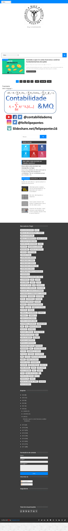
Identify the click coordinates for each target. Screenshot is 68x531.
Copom (38, 279)
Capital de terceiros (37, 249)
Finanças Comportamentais (29, 312)
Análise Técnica (41, 238)
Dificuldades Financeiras (28, 288)
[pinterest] (47, 520)
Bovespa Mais (25, 249)
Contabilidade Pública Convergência (31, 271)
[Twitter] (65, 1)
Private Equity (25, 362)
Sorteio (40, 370)
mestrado (36, 337)
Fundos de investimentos (28, 318)
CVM (34, 285)
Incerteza (24, 329)
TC (39, 373)
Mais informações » (31, 71)
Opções (23, 351)
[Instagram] (56, 1)
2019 (23, 425)
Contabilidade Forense (27, 260)
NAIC (31, 348)
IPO (37, 334)
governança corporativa (28, 323)
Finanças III (32, 315)
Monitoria (39, 345)
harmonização (42, 323)
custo (38, 282)
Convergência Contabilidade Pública (31, 277)
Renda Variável (25, 367)
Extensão (23, 310)
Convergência (25, 274)
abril (24, 416)
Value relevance (25, 384)
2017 (23, 430)
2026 (23, 395)
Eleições (37, 301)
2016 (23, 433)
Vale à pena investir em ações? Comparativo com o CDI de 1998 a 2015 (37, 203)
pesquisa (23, 354)
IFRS (26, 326)
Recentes (42, 178)
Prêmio (23, 359)
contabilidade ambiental (28, 257)
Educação (39, 299)
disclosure (41, 288)
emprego (23, 304)
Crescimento (24, 282)
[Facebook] (59, 1)
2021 (23, 406)
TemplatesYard (15, 520)
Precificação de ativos (38, 356)
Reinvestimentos (33, 365)
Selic (34, 370)
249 (37, 81)
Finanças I (42, 312)
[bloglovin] (50, 520)
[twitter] (42, 520)
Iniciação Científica (26, 332)
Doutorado (40, 296)
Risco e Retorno (26, 370)
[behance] (59, 520)
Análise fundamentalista (28, 238)
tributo (32, 378)
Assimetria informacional (28, 241)
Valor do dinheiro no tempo (29, 381)
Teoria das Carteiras (27, 376)
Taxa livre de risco (31, 373)
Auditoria (23, 246)
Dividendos (31, 296)
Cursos (32, 282)
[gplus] (44, 520)
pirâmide (30, 354)
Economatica (30, 299)
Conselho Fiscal (26, 255)
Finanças (31, 310)
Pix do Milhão (39, 354)
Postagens (25, 481)
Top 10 (37, 376)
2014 (23, 438)
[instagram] (62, 520)
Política (27, 356)
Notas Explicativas (39, 348)
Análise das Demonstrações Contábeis (32, 233)
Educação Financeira (27, 301)
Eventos (28, 307)
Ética (22, 307)
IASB (22, 326)
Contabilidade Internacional (29, 266)
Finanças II (24, 315)
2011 (23, 447)
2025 (23, 397)
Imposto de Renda (35, 326)
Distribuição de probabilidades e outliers (33, 293)
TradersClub (24, 378)
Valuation (5, 59)
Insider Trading (39, 332)
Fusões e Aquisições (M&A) (28, 321)
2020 (23, 408)
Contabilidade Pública (27, 268)
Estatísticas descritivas (35, 304)
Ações (37, 230)
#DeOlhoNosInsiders (27, 230)
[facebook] (39, 520)
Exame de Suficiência (39, 307)
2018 (23, 427)
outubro (25, 411)
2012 (23, 444)
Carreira (23, 252)
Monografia (24, 348)
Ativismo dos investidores (28, 244)
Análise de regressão (27, 235)
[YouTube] (53, 1)
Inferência (32, 329)
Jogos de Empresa (26, 337)
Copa (32, 279)
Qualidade (24, 365)
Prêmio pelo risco (32, 359)
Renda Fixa (43, 365)
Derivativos (40, 285)
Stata (22, 373)
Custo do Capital (26, 285)
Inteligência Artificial (27, 334)
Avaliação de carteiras (35, 246)
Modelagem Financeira (27, 345)
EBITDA (23, 299)
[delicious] (65, 520)
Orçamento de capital (33, 351)
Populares (25, 178)
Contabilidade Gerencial (28, 263)
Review (33, 367)
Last (49, 81)
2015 (23, 436)
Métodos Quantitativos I (28, 343)
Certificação (31, 252)
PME (22, 356)
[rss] (56, 520)
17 (50, 64)
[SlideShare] (62, 1)
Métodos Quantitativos (27, 340)
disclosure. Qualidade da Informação (32, 290)
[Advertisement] (34, 40)
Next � (43, 81)
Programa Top (35, 362)
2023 (23, 400)
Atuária (40, 244)
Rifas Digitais (41, 367)
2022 (23, 403)
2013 (23, 441)
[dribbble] (53, 520)
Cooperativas (25, 279)
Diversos (23, 296)
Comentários (34, 179)
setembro (26, 414)
